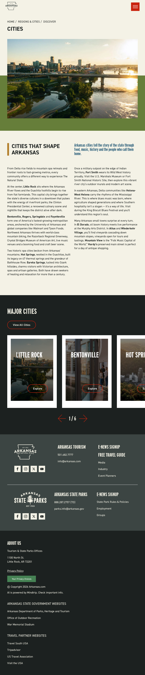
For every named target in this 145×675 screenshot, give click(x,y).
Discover (49, 21)
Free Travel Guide (111, 455)
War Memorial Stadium (20, 624)
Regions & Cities (29, 21)
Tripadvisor (14, 650)
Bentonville (85, 354)
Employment (104, 508)
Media (101, 462)
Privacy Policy (15, 571)
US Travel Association (20, 656)
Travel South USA (17, 643)
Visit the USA (15, 663)
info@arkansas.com (69, 461)
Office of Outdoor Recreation (24, 618)
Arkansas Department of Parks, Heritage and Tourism (38, 611)
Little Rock (29, 354)
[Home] (11, 6)
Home (10, 21)
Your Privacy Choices (21, 578)
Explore (40, 390)
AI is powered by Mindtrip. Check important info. (35, 592)
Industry (103, 469)
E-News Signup (109, 447)
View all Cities (21, 325)
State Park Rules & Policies (113, 502)
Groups (101, 515)
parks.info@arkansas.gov (69, 509)
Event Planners (107, 476)
